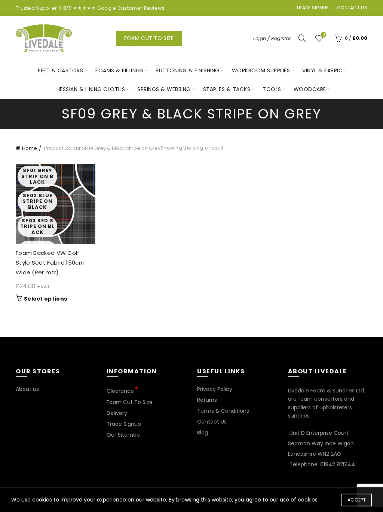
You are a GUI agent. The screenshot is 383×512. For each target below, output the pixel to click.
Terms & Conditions (223, 411)
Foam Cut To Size (130, 402)
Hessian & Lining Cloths (90, 89)
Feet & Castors (60, 70)
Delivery (117, 413)
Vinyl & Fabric (322, 70)
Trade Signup (312, 7)
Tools (272, 89)
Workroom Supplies (261, 70)
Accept (356, 500)
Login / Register (272, 38)
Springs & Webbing (164, 89)
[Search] (302, 38)
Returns (207, 400)
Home (29, 148)
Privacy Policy (214, 389)
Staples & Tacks (227, 89)
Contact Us (352, 7)
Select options (45, 298)
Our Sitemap (123, 435)
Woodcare (310, 89)
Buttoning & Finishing (188, 70)
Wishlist (323, 35)
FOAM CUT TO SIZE (149, 38)
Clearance (120, 391)
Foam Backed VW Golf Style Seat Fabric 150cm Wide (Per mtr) (50, 263)
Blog (202, 432)
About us (27, 389)
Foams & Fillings (119, 70)
